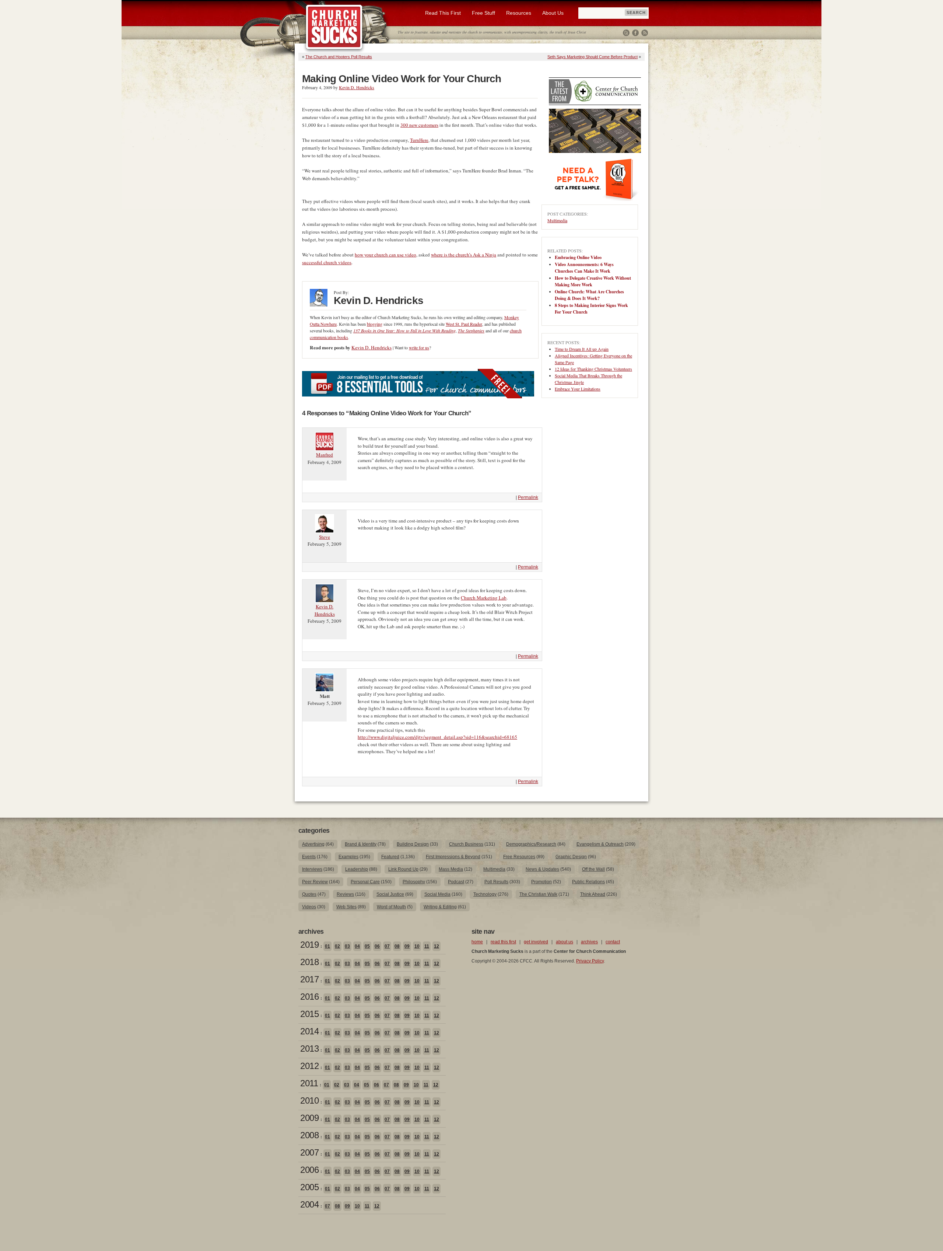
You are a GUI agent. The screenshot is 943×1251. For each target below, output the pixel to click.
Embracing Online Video (578, 257)
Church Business (466, 844)
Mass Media (451, 869)
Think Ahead (592, 894)
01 (327, 946)
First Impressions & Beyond (453, 856)
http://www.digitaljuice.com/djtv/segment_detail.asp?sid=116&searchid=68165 (437, 737)
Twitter (626, 32)
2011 (309, 1083)
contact (613, 941)
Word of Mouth (391, 906)
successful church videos (326, 262)
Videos (309, 906)
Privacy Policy (590, 961)
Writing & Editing (440, 906)
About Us (553, 13)
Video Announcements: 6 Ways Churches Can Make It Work (584, 267)
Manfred (324, 454)
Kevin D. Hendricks (356, 87)
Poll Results (496, 881)
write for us (419, 347)
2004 (309, 1204)
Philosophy (414, 881)
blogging (374, 324)
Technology (485, 894)
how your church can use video (385, 254)
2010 (309, 1100)
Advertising (313, 844)
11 (426, 946)
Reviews (345, 894)
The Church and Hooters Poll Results (338, 57)
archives (589, 941)
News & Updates (542, 869)
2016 (309, 997)
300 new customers (419, 125)
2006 (309, 1170)
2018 (309, 962)
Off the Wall (593, 869)
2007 (309, 1152)
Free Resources (519, 856)
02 (337, 946)
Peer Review (315, 881)
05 (367, 946)
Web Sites (346, 906)
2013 (309, 1048)
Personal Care (365, 881)
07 (387, 946)
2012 (309, 1066)
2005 (309, 1187)
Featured (390, 856)
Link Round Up (403, 869)
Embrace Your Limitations (577, 389)
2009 (309, 1118)
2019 (309, 945)
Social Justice (390, 894)
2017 (309, 979)
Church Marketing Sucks (334, 27)
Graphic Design (571, 856)
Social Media (437, 894)
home (477, 941)
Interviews (312, 869)
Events (309, 856)
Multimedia (557, 220)
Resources (518, 13)
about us (564, 941)
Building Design (413, 844)
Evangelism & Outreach (600, 844)
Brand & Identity (360, 844)
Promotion (541, 881)
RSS (644, 32)
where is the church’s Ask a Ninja (463, 254)
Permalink (528, 497)
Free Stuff (483, 13)
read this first (503, 941)
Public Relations (588, 881)
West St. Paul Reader (464, 324)
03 (347, 946)
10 (417, 946)
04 (357, 946)
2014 (309, 1031)
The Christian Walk (538, 894)
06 (377, 946)
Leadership (356, 869)
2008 (309, 1135)
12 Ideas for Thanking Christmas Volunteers (593, 369)
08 (397, 946)
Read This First (443, 13)
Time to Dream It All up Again (582, 349)
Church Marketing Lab (483, 597)
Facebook (635, 32)
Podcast (456, 881)
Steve (324, 537)
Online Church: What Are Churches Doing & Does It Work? (589, 295)
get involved (536, 941)
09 (407, 946)
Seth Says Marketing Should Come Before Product (592, 57)
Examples (348, 856)
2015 (309, 1014)
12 (436, 946)
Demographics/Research (531, 844)
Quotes (309, 894)
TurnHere (419, 140)
